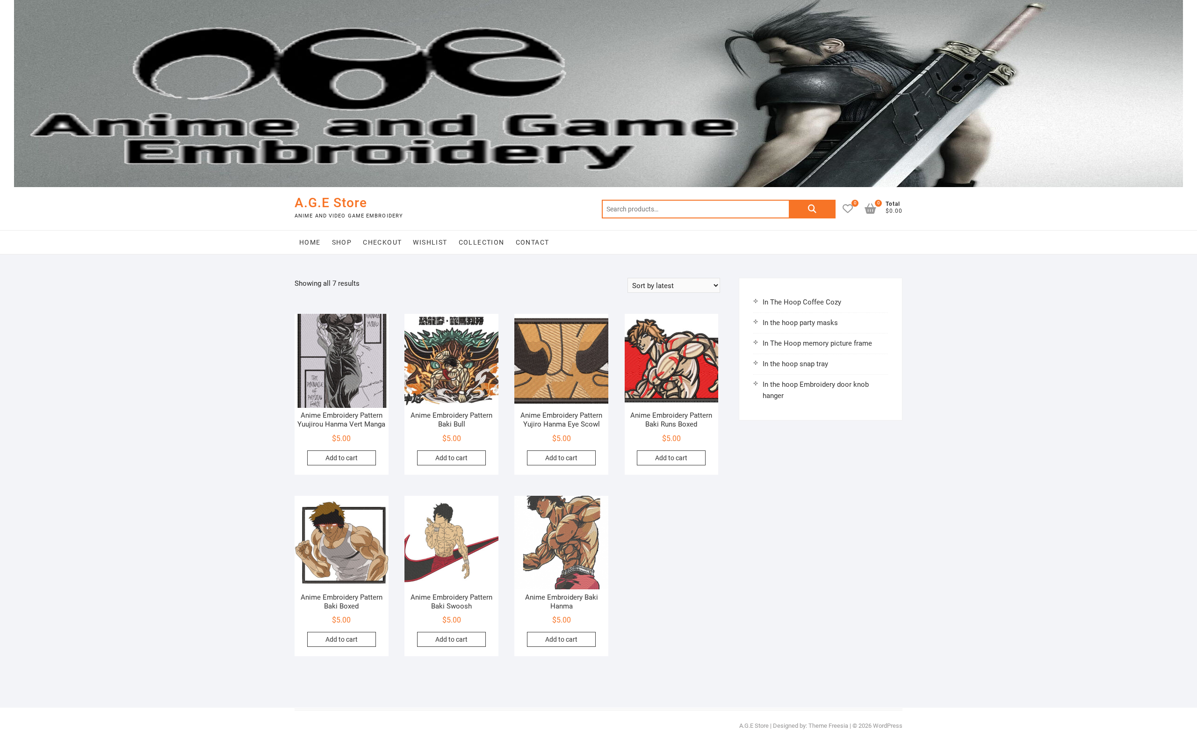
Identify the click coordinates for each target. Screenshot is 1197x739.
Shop (342, 242)
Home (310, 242)
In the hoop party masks (800, 323)
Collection (482, 242)
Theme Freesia (828, 725)
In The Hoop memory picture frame (817, 343)
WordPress (887, 725)
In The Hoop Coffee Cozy (802, 302)
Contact (532, 242)
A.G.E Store (331, 202)
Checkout (382, 242)
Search (812, 209)
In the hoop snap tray (795, 364)
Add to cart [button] (341, 458)
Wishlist (430, 242)
